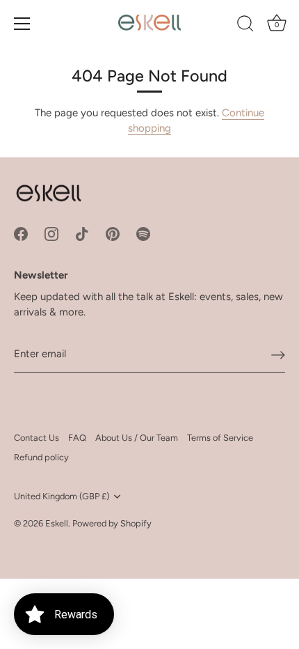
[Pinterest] (113, 233)
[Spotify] (143, 233)
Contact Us (36, 437)
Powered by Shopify (112, 523)
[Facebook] (21, 233)
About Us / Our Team (136, 437)
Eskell (56, 523)
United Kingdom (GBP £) (61, 496)
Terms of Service (220, 437)
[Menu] (22, 23)
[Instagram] (51, 233)
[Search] (245, 25)
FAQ (77, 437)
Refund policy (41, 457)
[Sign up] (278, 354)
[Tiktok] (82, 233)
